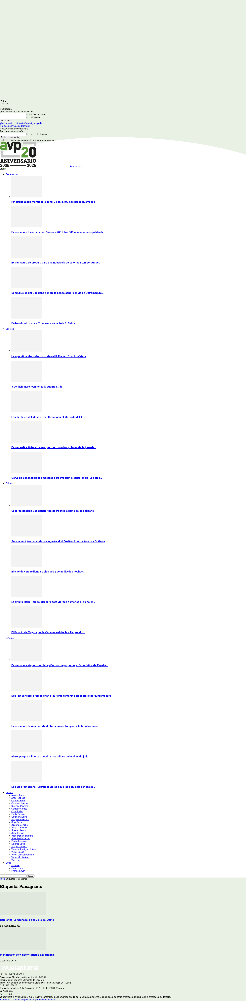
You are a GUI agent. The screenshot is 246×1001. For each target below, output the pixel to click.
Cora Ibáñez (17, 811)
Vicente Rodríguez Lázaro (24, 849)
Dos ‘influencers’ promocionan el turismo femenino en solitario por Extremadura (61, 695)
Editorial (15, 865)
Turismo (10, 638)
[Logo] (2, 169)
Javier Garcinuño (19, 825)
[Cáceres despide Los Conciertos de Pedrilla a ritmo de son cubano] (26, 505)
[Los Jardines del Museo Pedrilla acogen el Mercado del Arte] (26, 411)
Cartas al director (19, 803)
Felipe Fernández (20, 819)
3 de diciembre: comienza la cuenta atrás (36, 386)
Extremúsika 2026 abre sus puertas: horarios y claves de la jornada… (53, 447)
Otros (8, 862)
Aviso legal (5, 999)
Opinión (9, 792)
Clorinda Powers (19, 806)
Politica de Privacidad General (15, 126)
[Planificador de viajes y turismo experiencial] (23, 949)
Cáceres (10, 329)
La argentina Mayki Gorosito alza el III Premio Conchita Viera (48, 356)
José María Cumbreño (22, 835)
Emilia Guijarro (18, 814)
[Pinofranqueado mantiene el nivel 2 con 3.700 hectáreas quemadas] (26, 196)
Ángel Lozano (18, 798)
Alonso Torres (18, 795)
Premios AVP (18, 871)
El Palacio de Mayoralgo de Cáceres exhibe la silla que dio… (48, 632)
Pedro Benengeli (19, 841)
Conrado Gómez (19, 808)
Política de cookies (46, 999)
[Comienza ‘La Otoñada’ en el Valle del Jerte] (23, 914)
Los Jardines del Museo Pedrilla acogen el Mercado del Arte (48, 417)
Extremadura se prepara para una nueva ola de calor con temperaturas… (55, 262)
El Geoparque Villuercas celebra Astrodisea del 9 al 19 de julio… (50, 756)
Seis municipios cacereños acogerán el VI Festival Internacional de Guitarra (58, 541)
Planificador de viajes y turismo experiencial (27, 954)
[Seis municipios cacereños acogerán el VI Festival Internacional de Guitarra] (26, 535)
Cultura (9, 483)
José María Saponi (20, 838)
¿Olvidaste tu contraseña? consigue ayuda (21, 123)
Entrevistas (17, 868)
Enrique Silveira (19, 816)
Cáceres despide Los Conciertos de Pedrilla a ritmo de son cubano (52, 510)
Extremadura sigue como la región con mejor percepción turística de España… (59, 665)
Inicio (2, 879)
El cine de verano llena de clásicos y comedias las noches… (48, 571)
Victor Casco (17, 852)
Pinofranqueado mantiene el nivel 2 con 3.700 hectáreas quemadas (53, 201)
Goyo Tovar (16, 822)
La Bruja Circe (18, 844)
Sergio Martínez (19, 846)
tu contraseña (33, 117)
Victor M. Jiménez (20, 857)
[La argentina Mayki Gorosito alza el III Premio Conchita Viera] (26, 350)
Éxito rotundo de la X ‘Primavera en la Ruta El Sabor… (44, 323)
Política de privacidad (23, 999)
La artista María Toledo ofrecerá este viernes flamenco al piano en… (53, 602)
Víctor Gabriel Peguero (22, 854)
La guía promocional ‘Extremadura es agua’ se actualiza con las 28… (53, 786)
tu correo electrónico (36, 134)
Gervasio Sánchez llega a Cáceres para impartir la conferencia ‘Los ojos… (56, 477)
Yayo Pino (16, 860)
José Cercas (17, 833)
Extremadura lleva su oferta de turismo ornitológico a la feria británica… (55, 726)
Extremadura (12, 174)
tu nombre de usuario (36, 114)
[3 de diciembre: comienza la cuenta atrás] (26, 381)
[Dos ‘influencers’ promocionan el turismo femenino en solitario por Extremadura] (26, 690)
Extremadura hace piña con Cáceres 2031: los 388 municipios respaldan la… (58, 232)
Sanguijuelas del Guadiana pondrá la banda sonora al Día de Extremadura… (57, 292)
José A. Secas (18, 830)
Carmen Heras (18, 800)
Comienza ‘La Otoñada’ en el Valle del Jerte (27, 919)
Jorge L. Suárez (19, 827)
